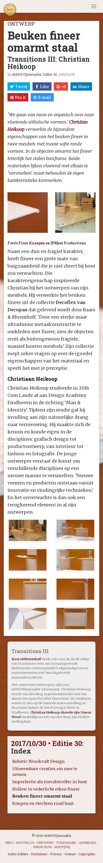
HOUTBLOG (25, 843)
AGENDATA (87, 843)
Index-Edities (18, 854)
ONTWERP (45, 843)
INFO (9, 843)
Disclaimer (39, 854)
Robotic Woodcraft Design (38, 761)
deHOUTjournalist (27, 74)
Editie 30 (50, 74)
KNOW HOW (42, 847)
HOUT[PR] (62, 847)
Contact (70, 854)
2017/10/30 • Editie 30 (46, 743)
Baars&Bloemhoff (26, 659)
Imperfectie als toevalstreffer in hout (49, 781)
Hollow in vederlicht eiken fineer (46, 789)
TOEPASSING (66, 843)
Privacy (56, 854)
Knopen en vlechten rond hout (43, 803)
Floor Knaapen (31, 243)
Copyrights (86, 854)
